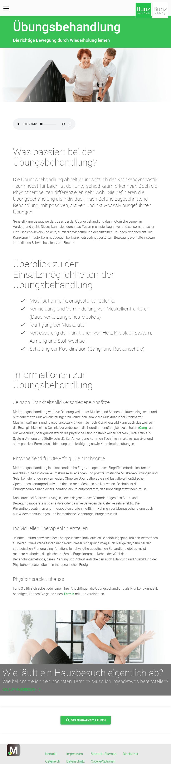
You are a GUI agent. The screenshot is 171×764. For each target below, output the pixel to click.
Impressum (74, 754)
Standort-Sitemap (104, 754)
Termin (69, 594)
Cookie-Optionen (103, 761)
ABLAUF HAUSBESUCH (22, 690)
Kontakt (51, 754)
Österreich (52, 761)
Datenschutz (75, 761)
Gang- (143, 428)
